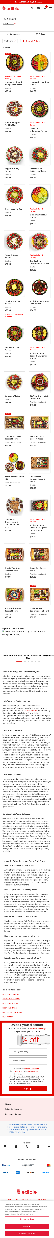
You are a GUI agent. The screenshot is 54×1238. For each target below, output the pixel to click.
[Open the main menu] (50, 8)
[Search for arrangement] (32, 8)
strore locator (31, 710)
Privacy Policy (40, 1199)
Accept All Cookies (27, 1233)
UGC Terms (13, 1199)
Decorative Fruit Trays (12, 1012)
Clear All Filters (33, 41)
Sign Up (28, 1088)
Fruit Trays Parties (10, 1003)
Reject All (27, 1226)
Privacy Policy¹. (33, 1071)
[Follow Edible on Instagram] (5, 1146)
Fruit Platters (8, 1017)
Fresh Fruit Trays (10, 1008)
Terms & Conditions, (31, 1069)
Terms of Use (18, 1071)
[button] (10, 24)
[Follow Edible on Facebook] (16, 1146)
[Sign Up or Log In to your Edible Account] (38, 8)
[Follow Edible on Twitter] (27, 1146)
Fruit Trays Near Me (11, 994)
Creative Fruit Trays (11, 999)
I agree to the (18, 1069)
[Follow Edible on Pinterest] (38, 1146)
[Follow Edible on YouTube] (48, 1146)
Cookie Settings (27, 1219)
